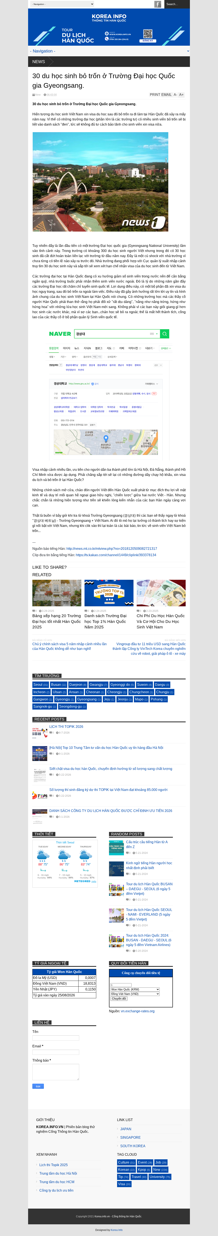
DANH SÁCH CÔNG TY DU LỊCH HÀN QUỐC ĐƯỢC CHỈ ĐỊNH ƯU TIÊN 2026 (110, 811)
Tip (120, 1177)
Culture (123, 1162)
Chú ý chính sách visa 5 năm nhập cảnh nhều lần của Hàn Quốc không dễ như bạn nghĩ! (69, 646)
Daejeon (75, 684)
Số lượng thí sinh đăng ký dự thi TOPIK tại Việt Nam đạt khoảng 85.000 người (108, 790)
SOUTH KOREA (132, 1146)
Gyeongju (62, 699)
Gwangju (96, 684)
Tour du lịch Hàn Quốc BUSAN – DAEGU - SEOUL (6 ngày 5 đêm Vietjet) (149, 888)
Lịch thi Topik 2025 (53, 1165)
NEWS (38, 61)
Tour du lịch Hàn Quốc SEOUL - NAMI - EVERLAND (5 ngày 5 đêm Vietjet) (149, 914)
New (38, 94)
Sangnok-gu (42, 706)
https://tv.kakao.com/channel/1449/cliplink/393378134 (116, 555)
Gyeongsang (87, 699)
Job (158, 1162)
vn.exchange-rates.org (138, 1011)
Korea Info (117, 1230)
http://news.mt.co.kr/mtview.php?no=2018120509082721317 (111, 548)
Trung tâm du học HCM (56, 1182)
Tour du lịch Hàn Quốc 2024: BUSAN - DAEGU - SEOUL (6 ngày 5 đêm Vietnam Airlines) (148, 940)
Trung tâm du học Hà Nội (58, 1173)
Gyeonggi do (120, 684)
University (157, 1177)
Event (142, 1162)
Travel (136, 1177)
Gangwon (40, 699)
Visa (121, 1184)
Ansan (74, 692)
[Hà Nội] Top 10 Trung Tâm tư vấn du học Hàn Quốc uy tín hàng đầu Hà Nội (106, 748)
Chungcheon (139, 692)
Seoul (37, 684)
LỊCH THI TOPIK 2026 (66, 726)
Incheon (39, 692)
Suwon (142, 684)
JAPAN (125, 1129)
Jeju (107, 699)
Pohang (157, 699)
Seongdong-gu (70, 706)
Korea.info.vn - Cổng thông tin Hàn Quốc (118, 1216)
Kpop (142, 1169)
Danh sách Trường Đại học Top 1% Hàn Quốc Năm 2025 (105, 621)
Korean (123, 1169)
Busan (56, 684)
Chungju (162, 692)
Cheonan (93, 692)
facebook (157, 4)
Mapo (139, 699)
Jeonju (123, 699)
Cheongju (114, 692)
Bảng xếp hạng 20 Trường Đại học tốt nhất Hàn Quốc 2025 (56, 621)
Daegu (160, 684)
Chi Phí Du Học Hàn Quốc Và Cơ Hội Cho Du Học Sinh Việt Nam (161, 621)
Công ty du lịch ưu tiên (56, 1190)
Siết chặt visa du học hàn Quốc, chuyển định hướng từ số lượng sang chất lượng (110, 769)
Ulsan (57, 692)
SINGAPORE (130, 1137)
